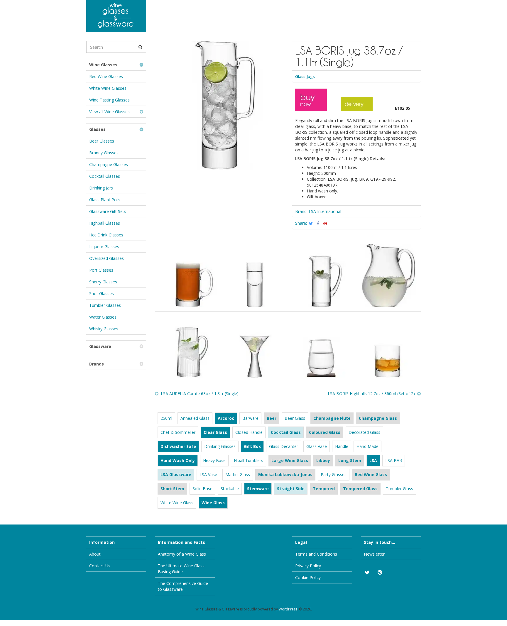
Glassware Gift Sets (107, 211)
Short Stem (172, 488)
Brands (96, 364)
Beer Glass (295, 418)
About (95, 554)
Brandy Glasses (104, 152)
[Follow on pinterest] (380, 572)
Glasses (97, 129)
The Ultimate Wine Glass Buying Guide (181, 568)
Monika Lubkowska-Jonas (285, 474)
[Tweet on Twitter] (311, 223)
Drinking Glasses (220, 446)
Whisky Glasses (103, 328)
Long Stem (349, 460)
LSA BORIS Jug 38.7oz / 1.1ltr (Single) (349, 56)
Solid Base (202, 488)
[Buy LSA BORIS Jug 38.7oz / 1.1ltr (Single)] (311, 108)
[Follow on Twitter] (367, 572)
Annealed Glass (194, 418)
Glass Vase (316, 446)
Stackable (230, 488)
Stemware (258, 488)
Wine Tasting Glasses (109, 100)
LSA (373, 460)
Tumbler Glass (399, 488)
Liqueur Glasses (104, 246)
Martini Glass (237, 474)
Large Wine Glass (289, 460)
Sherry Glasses (103, 282)
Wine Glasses (103, 64)
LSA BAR (393, 460)
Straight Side (291, 488)
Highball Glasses (104, 223)
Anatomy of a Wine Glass (182, 554)
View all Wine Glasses (109, 111)
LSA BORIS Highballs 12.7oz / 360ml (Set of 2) (371, 393)
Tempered (324, 488)
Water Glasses (102, 317)
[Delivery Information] (356, 108)
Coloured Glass (324, 432)
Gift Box (252, 446)
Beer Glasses (101, 141)
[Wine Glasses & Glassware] (116, 16)
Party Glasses (334, 474)
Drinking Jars (101, 188)
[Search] (140, 47)
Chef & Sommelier (177, 432)
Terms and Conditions (316, 554)
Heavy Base (214, 460)
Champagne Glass (378, 418)
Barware (250, 418)
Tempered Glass (360, 488)
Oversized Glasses (106, 258)
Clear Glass (215, 432)
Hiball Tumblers (248, 460)
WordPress (288, 609)
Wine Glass (213, 502)
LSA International (325, 211)
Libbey (323, 460)
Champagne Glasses (108, 164)
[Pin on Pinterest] (325, 223)
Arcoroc (226, 418)
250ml (166, 418)
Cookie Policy (308, 577)
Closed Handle (249, 432)
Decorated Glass (364, 432)
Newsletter (374, 554)
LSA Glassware (175, 474)
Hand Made (367, 446)
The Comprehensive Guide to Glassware (183, 586)
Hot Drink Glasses (106, 235)
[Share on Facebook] (318, 223)
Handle (341, 446)
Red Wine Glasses (106, 76)
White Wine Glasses (107, 88)
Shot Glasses (101, 293)
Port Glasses (101, 270)
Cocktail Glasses (104, 176)
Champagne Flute (332, 418)
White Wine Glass (176, 502)
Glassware (100, 346)
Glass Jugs (305, 76)
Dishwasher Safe (178, 446)
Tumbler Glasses (105, 305)
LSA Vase (208, 474)
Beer (271, 418)
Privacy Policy (308, 566)
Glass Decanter (283, 446)
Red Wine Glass (371, 474)
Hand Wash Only (177, 460)
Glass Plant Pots (104, 199)
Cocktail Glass (286, 432)
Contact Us (99, 566)
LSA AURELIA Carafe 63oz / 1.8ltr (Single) (200, 393)
